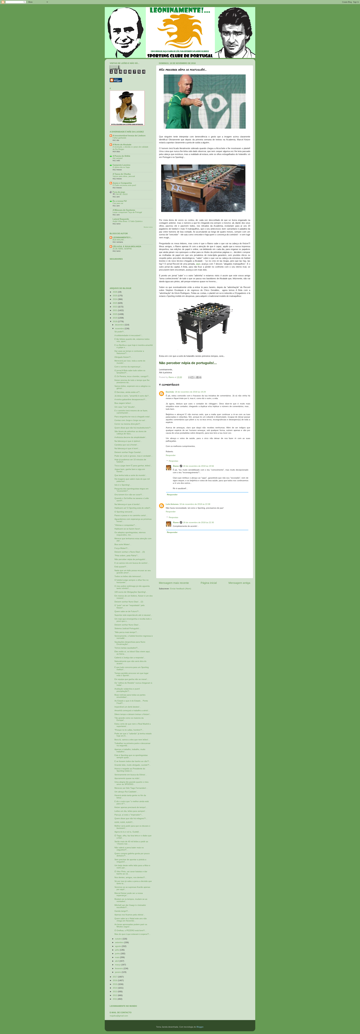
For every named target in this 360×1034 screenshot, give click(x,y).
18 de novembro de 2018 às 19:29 (190, 392)
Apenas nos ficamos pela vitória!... (129, 915)
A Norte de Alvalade (122, 145)
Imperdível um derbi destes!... (127, 707)
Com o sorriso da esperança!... (128, 367)
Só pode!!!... (119, 332)
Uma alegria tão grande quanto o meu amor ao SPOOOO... (131, 783)
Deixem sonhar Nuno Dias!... (127, 625)
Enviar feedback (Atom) (180, 589)
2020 (115, 314)
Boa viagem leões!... (123, 403)
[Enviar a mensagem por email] (189, 377)
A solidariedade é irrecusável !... (128, 335)
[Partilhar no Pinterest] (200, 377)
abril (117, 961)
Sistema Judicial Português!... (127, 628)
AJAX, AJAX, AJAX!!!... (124, 822)
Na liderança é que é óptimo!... (128, 441)
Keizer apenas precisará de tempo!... (130, 807)
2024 (115, 299)
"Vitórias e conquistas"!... (125, 525)
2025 (115, 296)
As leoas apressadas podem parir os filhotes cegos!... (130, 925)
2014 (115, 988)
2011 (115, 999)
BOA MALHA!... (119, 240)
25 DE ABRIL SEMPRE (122, 249)
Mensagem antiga (239, 582)
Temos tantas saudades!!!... (126, 648)
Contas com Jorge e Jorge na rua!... (130, 420)
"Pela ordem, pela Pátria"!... (126, 556)
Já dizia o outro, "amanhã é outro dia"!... (132, 396)
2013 (115, 992)
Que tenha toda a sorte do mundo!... (130, 475)
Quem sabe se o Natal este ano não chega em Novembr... (130, 919)
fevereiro (119, 968)
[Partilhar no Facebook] (197, 377)
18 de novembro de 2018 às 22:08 (194, 504)
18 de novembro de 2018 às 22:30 (198, 522)
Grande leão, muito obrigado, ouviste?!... (132, 765)
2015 (115, 984)
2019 (115, 318)
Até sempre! (118, 158)
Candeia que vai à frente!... (126, 445)
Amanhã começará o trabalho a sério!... (132, 710)
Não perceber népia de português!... (130, 559)
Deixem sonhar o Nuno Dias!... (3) (129, 552)
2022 (115, 307)
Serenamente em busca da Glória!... (130, 775)
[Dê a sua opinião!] (192, 377)
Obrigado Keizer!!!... (123, 357)
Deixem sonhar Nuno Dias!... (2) (128, 602)
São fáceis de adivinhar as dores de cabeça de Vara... (130, 432)
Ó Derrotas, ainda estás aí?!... (127, 392)
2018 (115, 321)
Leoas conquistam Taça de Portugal (127, 212)
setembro (119, 942)
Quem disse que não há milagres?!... (130, 818)
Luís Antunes (172, 504)
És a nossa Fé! (120, 201)
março (118, 965)
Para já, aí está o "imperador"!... (128, 815)
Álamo (176, 466)
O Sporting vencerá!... (124, 512)
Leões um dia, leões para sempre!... (130, 811)
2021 (115, 310)
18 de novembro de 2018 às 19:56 (198, 466)
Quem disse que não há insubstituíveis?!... (133, 428)
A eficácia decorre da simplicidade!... (130, 437)
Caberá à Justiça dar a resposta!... (129, 658)
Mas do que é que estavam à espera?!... (132, 934)
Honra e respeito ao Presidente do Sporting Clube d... (129, 770)
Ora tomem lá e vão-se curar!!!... (129, 495)
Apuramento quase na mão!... (127, 778)
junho (118, 954)
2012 (115, 995)
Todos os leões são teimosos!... (128, 576)
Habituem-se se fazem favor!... (128, 529)
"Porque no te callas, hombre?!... (129, 730)
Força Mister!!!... (121, 548)
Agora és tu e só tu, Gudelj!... (127, 832)
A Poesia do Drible (121, 156)
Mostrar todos (148, 227)
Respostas (173, 461)
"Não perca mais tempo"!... (126, 632)
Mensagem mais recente (174, 582)
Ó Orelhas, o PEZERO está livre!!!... (130, 930)
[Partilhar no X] (195, 377)
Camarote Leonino (121, 165)
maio (117, 957)
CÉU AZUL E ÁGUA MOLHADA (127, 246)
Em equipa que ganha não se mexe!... (131, 679)
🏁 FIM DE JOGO (120, 194)
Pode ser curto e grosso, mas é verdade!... (133, 456)
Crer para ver (118, 203)
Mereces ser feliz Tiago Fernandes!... (131, 788)
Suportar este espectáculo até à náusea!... (133, 615)
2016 (115, 980)
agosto (118, 946)
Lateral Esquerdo (121, 219)
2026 (115, 292)
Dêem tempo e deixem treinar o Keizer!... (132, 714)
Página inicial (209, 582)
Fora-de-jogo (119, 192)
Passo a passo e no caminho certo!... (131, 515)
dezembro (120, 325)
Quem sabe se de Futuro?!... (127, 611)
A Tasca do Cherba (122, 174)
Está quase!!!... (121, 567)
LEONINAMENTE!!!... (122, 237)
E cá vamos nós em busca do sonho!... (131, 563)
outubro (118, 939)
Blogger (200, 1027)
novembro (120, 328)
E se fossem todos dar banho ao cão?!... (132, 761)
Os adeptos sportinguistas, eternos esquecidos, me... (130, 533)
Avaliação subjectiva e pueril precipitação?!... (127, 690)
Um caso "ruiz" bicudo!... (125, 407)
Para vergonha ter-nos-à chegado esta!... (132, 417)
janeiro (118, 972)
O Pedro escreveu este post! (124, 185)
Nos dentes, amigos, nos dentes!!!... (130, 877)
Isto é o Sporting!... (122, 485)
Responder (171, 455)
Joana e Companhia (122, 183)
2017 (115, 977)
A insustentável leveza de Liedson (129, 136)
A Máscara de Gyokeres (124, 210)
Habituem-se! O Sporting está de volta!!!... (133, 508)
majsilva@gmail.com (119, 1016)
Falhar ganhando (119, 138)
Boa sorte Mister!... (122, 544)
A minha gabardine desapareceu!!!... (130, 399)
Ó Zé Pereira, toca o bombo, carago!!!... (132, 376)
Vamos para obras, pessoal (124, 176)
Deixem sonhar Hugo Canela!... (128, 452)
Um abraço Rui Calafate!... (126, 792)
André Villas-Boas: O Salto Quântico (127, 221)
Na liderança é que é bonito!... (127, 504)
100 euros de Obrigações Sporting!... (130, 592)
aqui (198, 264)
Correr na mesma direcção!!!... (128, 424)
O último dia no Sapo (121, 167)
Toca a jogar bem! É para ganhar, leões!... (133, 466)
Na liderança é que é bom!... (127, 448)
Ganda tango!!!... (122, 911)
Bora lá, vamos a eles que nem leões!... (132, 740)
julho (117, 950)
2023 (115, 303)
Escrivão (170, 392)
